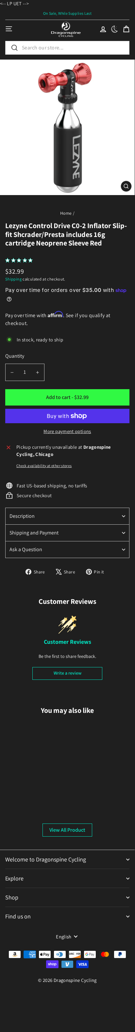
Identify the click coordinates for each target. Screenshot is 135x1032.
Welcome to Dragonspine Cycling (45, 859)
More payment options (67, 431)
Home (66, 213)
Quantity (14, 356)
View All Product (67, 829)
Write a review (67, 673)
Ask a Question (25, 549)
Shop (11, 897)
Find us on (18, 916)
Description (22, 516)
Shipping (13, 279)
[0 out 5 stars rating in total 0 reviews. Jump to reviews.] (20, 260)
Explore (14, 878)
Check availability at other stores (44, 465)
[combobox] (67, 48)
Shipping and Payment (34, 532)
